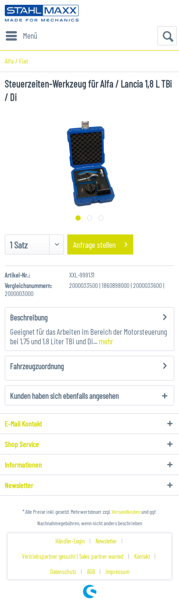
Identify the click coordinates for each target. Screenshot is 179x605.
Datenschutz (63, 571)
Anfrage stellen (94, 244)
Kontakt (142, 556)
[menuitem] (21, 35)
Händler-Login (70, 541)
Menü (30, 35)
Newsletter (106, 541)
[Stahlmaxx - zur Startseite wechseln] (42, 13)
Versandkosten (126, 511)
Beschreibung (29, 317)
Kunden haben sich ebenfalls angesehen (64, 395)
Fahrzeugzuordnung (37, 366)
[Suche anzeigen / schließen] (167, 35)
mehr (105, 341)
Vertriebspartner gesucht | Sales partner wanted (73, 556)
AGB (91, 571)
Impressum (117, 571)
